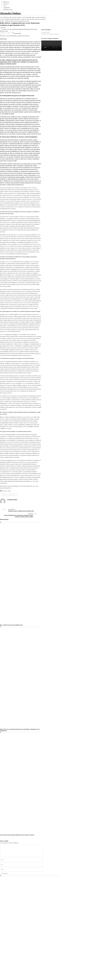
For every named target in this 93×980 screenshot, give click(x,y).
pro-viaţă (6, 31)
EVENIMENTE (6, 7)
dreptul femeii (21, 29)
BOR (10, 29)
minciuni (35, 29)
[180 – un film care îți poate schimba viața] (20, 572)
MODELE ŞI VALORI (8, 9)
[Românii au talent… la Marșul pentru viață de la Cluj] (5, 509)
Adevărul (32, 53)
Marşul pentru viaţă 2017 (28, 29)
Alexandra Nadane (10, 13)
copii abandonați (15, 29)
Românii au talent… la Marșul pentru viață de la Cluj (21, 511)
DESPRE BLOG (6, 2)
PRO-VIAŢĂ (6, 3)
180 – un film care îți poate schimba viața (11, 625)
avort (8, 29)
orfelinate (2, 31)
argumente (4, 29)
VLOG (4, 5)
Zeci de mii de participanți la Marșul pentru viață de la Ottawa (17, 834)
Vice (3, 55)
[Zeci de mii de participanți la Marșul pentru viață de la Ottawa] (20, 782)
